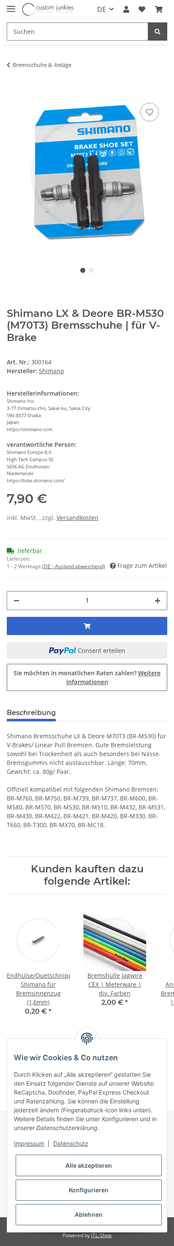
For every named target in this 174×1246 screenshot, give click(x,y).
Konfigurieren (89, 1190)
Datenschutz (70, 1143)
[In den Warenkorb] (13, 88)
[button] (126, 9)
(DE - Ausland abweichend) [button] (73, 566)
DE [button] (101, 9)
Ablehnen (89, 1214)
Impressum (29, 1143)
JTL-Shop (101, 1235)
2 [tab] (91, 270)
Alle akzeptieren (88, 1165)
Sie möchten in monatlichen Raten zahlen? (87, 677)
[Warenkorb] (158, 9)
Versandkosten (77, 518)
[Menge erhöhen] (157, 600)
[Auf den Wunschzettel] (149, 112)
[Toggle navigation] (11, 5)
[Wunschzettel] (142, 9)
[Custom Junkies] (48, 9)
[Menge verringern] (16, 600)
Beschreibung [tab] (31, 713)
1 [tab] (82, 270)
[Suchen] (157, 31)
